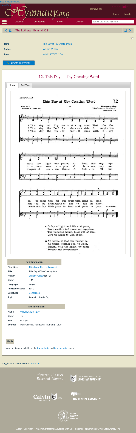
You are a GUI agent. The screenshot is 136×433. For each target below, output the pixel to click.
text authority (43, 348)
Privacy (38, 429)
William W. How (50, 49)
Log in (116, 14)
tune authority (60, 348)
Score (12, 85)
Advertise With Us (63, 429)
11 (10, 30)
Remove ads (96, 9)
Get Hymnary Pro (111, 429)
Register (128, 14)
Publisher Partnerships (85, 429)
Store (60, 21)
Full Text (25, 85)
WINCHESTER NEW (53, 54)
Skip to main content (9, 2)
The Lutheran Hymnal (29, 30)
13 (126, 30)
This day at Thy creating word (43, 267)
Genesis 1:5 (34, 293)
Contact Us (48, 429)
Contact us (35, 363)
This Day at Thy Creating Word (57, 44)
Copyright (28, 429)
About (19, 429)
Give (99, 429)
